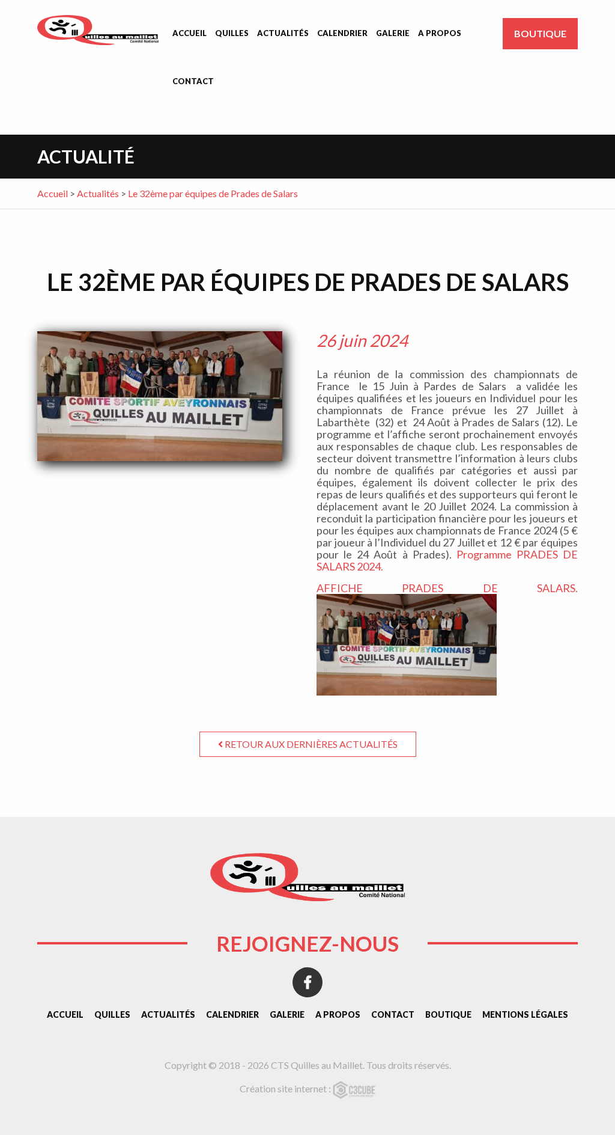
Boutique (540, 33)
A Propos (439, 33)
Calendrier (342, 33)
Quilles (232, 33)
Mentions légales (525, 1014)
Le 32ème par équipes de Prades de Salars (213, 193)
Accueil (189, 33)
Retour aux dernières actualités (310, 744)
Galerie (393, 33)
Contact (193, 81)
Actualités (283, 33)
